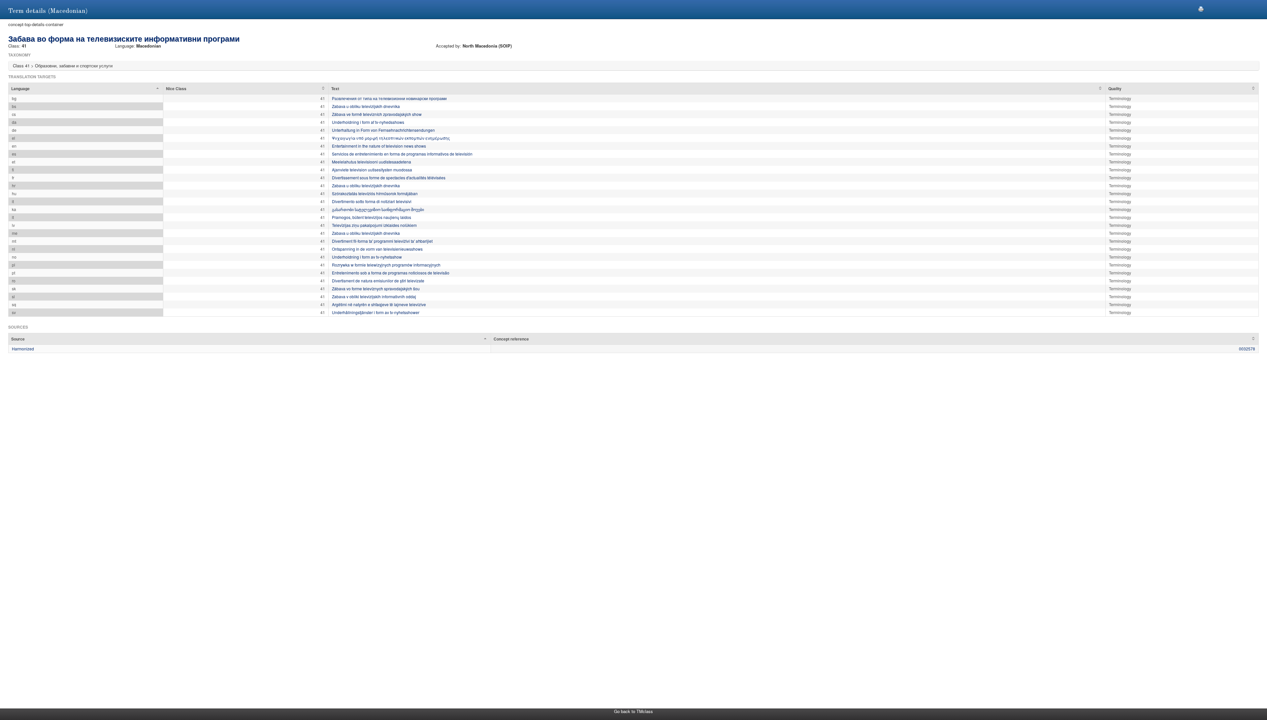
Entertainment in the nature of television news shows (379, 146)
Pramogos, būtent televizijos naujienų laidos (371, 217)
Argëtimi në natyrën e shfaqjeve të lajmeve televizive (379, 304)
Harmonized (23, 348)
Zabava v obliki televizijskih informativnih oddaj (374, 296)
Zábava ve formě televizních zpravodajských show (377, 114)
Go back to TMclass (633, 711)
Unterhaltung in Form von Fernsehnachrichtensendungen (383, 130)
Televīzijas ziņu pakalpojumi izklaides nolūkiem (374, 225)
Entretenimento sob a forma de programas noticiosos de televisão (390, 272)
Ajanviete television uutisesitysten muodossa (372, 169)
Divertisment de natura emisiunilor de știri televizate (378, 280)
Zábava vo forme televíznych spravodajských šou (376, 288)
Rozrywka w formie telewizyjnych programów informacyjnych (386, 265)
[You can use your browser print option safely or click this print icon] (1201, 8)
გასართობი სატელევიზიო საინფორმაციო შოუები (378, 209)
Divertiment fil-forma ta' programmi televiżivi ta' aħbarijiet (382, 241)
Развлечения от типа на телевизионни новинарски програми (389, 98)
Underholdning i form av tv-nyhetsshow (367, 257)
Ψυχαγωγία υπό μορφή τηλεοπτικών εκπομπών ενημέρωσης (391, 138)
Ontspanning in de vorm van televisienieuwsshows (377, 249)
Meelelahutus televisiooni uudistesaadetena (371, 161)
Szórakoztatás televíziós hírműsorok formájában (375, 193)
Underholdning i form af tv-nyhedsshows (368, 122)
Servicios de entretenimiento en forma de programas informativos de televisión (402, 154)
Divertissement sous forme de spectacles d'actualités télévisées (388, 177)
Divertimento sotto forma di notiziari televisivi (371, 201)
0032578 (1247, 348)
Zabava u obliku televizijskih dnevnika (366, 106)
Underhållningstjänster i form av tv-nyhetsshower (375, 312)
